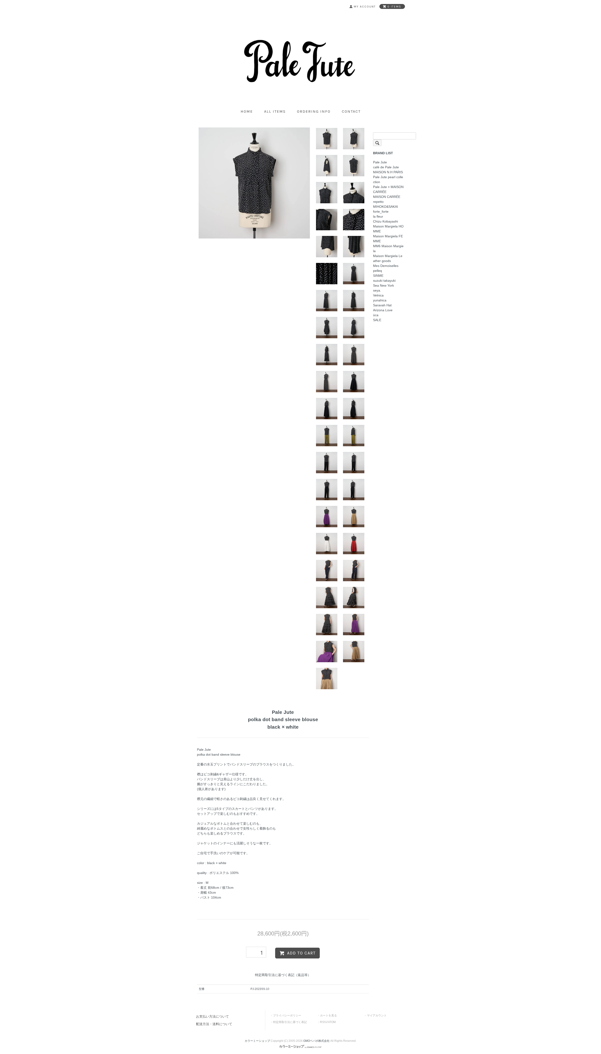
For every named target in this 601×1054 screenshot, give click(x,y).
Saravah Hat (382, 305)
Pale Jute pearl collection (388, 179)
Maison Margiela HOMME (388, 228)
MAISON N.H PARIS (388, 172)
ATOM (332, 1022)
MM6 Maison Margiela (388, 248)
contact (351, 111)
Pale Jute (380, 162)
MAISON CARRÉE (386, 197)
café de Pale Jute (386, 167)
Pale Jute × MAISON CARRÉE (388, 189)
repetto (378, 202)
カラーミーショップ (257, 1040)
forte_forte (381, 211)
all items (275, 111)
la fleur (378, 216)
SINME (378, 275)
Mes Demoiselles (385, 266)
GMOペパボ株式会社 (316, 1040)
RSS (323, 1022)
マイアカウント (377, 1015)
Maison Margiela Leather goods (387, 258)
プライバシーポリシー (287, 1015)
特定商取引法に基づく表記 (290, 1022)
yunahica (379, 300)
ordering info (314, 111)
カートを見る (328, 1015)
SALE (377, 320)
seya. (377, 290)
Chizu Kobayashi (385, 221)
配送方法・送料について (214, 1024)
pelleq (377, 271)
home (247, 111)
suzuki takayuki (384, 280)
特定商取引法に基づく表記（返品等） (283, 975)
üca (375, 315)
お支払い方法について (212, 1016)
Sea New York (383, 285)
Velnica (378, 295)
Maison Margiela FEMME (388, 238)
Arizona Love (383, 310)
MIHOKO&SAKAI (385, 206)
